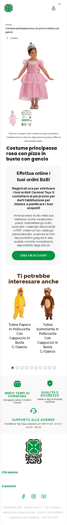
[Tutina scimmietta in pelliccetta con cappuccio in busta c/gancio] (47, 303)
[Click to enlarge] (13, 103)
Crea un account (33, 255)
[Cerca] (46, 8)
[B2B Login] (53, 8)
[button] (10, 75)
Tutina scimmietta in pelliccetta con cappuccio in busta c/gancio (47, 338)
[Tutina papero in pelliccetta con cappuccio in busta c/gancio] (19, 303)
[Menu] (61, 8)
